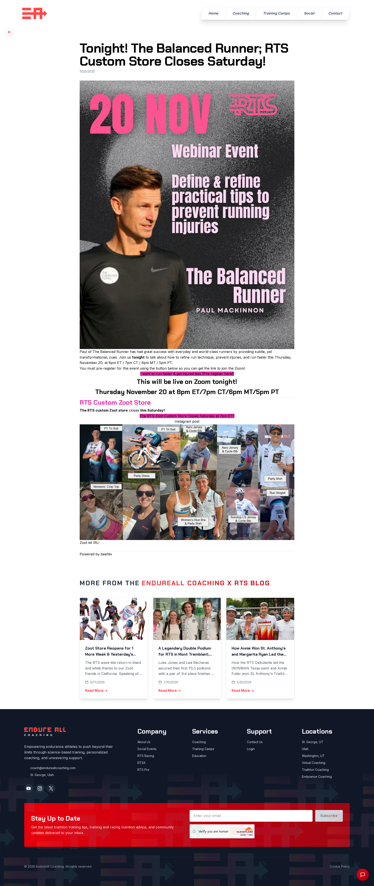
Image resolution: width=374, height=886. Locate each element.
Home (213, 13)
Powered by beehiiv (96, 554)
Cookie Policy (340, 866)
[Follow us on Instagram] (39, 788)
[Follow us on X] (51, 788)
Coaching (241, 13)
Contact (335, 13)
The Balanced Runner (111, 351)
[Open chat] (363, 875)
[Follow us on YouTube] (28, 788)
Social (309, 13)
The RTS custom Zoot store (104, 410)
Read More (94, 690)
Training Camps (276, 13)
